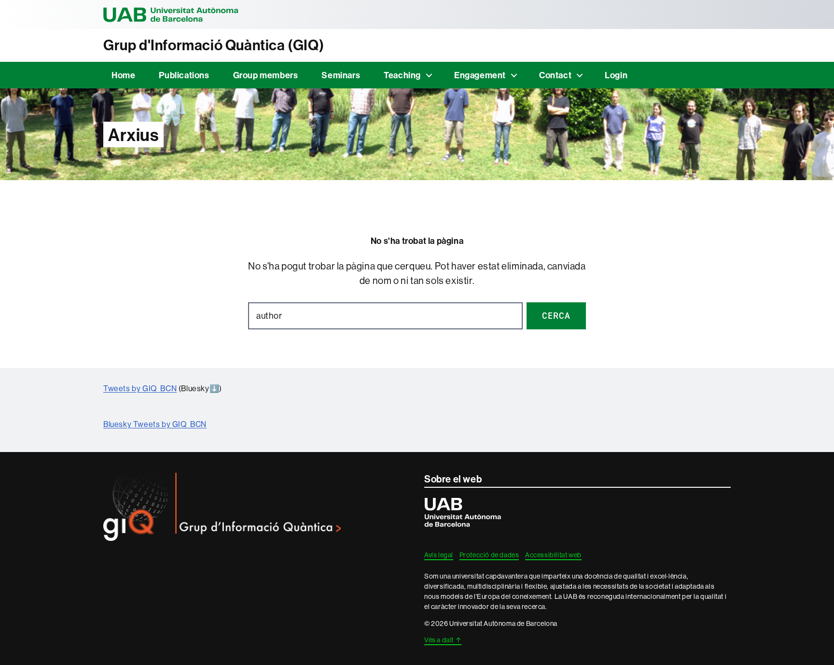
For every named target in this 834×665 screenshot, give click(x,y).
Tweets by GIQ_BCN (140, 388)
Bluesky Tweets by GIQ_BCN (155, 424)
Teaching (402, 75)
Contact (555, 75)
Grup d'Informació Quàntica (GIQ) (213, 45)
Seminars (340, 75)
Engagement (480, 75)
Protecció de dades (489, 555)
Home (123, 75)
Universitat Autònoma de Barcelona (170, 14)
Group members (265, 75)
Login (616, 75)
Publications (184, 75)
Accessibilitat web (553, 555)
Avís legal (438, 555)
